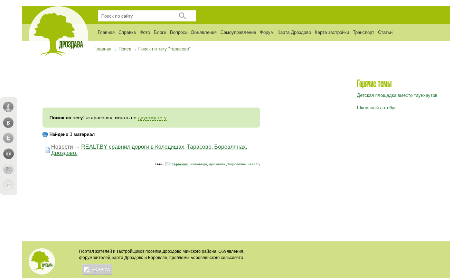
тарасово (180, 164)
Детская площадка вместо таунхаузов (397, 95)
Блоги (160, 32)
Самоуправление (238, 32)
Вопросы (179, 32)
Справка (127, 32)
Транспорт (363, 32)
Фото (145, 32)
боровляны (237, 164)
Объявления (204, 32)
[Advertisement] (151, 86)
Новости (62, 147)
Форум (267, 32)
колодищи (198, 164)
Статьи (385, 32)
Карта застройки (332, 32)
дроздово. (217, 164)
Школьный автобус (377, 107)
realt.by (254, 164)
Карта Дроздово (294, 32)
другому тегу (152, 117)
